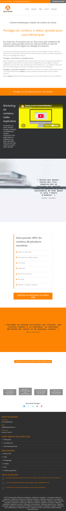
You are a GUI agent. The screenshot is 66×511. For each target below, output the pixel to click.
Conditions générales (9, 470)
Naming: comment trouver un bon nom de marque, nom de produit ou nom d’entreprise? (33, 478)
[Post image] (3, 478)
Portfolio (6, 464)
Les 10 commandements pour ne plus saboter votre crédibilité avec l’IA (27, 482)
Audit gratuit (7, 439)
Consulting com (8, 443)
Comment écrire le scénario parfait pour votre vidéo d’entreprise (25, 487)
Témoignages (7, 460)
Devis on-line (7, 453)
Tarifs (5, 457)
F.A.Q (5, 467)
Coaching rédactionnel (10, 446)
